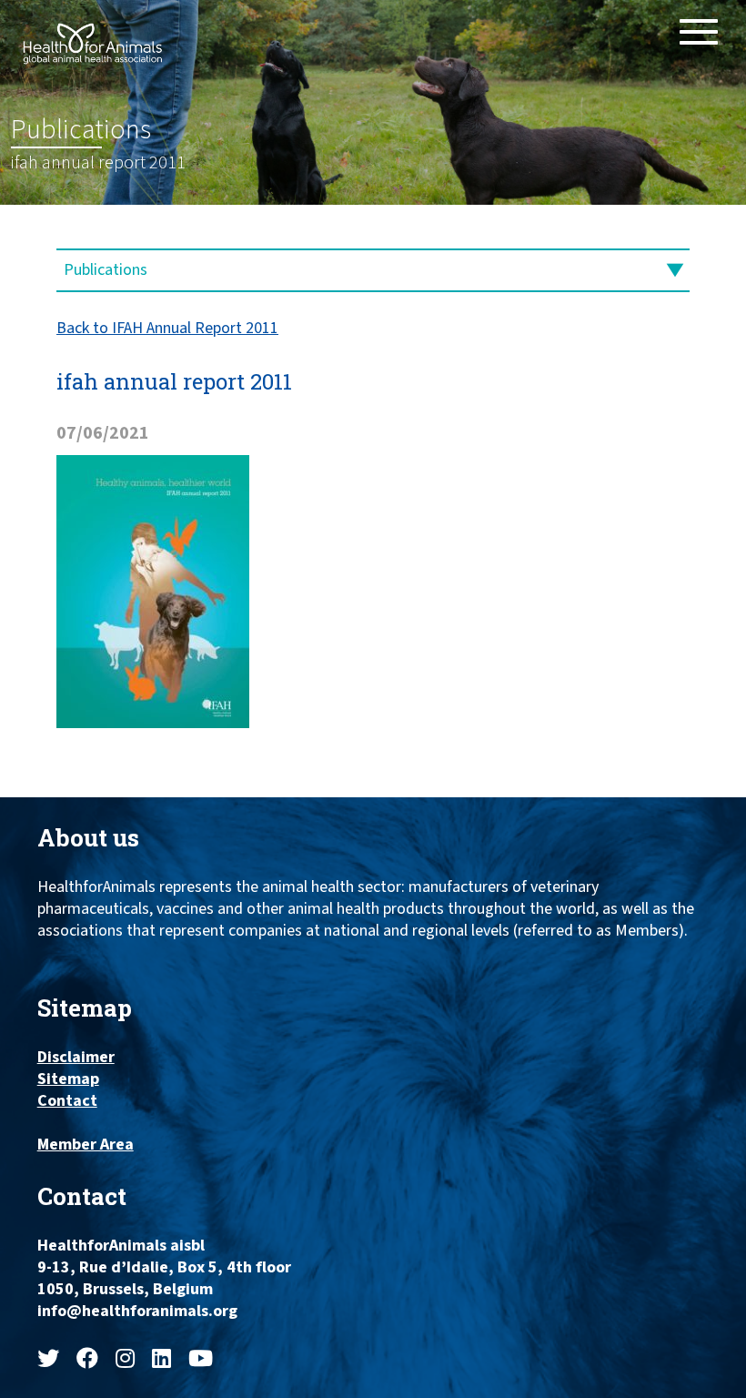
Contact (67, 1101)
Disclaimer (76, 1058)
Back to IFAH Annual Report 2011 (167, 328)
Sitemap (68, 1079)
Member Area (85, 1145)
